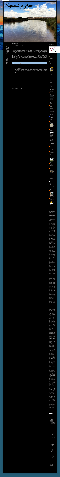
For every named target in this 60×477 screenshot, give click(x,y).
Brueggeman (50, 247)
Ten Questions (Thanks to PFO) (53, 445)
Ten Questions (19, 51)
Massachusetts (51, 332)
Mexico (50, 336)
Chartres (54, 253)
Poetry (54, 356)
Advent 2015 (52, 224)
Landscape (53, 320)
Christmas (53, 257)
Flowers (54, 278)
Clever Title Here (52, 147)
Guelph (53, 289)
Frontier (50, 282)
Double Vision (51, 270)
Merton (50, 335)
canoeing (53, 250)
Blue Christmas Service (52, 239)
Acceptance (50, 222)
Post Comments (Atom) (19, 88)
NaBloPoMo (53, 343)
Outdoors (53, 350)
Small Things (52, 373)
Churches (50, 261)
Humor (54, 301)
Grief (15, 63)
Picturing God (51, 62)
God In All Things (52, 89)
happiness (50, 293)
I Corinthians (52, 302)
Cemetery (50, 253)
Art (53, 230)
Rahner (54, 361)
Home (6, 44)
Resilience (50, 363)
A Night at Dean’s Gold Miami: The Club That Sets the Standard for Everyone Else (52, 113)
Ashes (54, 232)
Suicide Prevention (52, 382)
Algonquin (54, 228)
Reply (15, 72)
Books (50, 243)
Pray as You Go (53, 357)
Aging (51, 228)
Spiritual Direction (7, 58)
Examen (53, 273)
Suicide (50, 381)
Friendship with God (51, 281)
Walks (50, 400)
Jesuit (54, 314)
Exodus (50, 274)
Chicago (50, 255)
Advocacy (50, 226)
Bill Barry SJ (50, 237)
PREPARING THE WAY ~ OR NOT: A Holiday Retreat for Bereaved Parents (8, 65)
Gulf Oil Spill (50, 290)
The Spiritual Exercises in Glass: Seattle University (53, 437)
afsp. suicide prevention (52, 227)
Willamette (51, 403)
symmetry (50, 386)
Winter (54, 403)
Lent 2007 (50, 322)
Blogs (6, 45)
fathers (50, 277)
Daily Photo (53, 264)
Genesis (53, 283)
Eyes (53, 274)
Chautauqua (52, 254)
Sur (52, 383)
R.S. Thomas (50, 361)
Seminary (50, 368)
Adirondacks (50, 223)
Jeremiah (50, 314)
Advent (54, 223)
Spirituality (50, 377)
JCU (52, 313)
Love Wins (51, 326)
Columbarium (53, 263)
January (52, 463)
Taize (53, 386)
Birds (54, 237)
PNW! (51, 443)
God (54, 286)
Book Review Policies (7, 54)
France (53, 279)
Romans (52, 365)
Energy (53, 272)
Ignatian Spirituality (18, 63)
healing (50, 295)
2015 (51, 418)
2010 (51, 465)
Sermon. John (52, 370)
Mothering (50, 341)
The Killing (52, 390)
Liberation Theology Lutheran (51, 80)
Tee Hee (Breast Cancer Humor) (53, 450)
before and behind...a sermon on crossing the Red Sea (52, 149)
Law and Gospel (52, 199)
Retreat (54, 363)
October (52, 424)
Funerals (53, 282)
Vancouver (50, 397)
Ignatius (53, 307)
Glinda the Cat (51, 285)
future (50, 283)
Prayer (52, 358)
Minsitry (21, 63)
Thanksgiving (50, 388)
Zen (52, 407)
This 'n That (50, 392)
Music (52, 342)
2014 (51, 419)
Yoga (50, 407)
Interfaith (54, 309)
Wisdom (51, 405)
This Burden (53, 125)
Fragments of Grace (18, 6)
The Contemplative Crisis (52, 177)
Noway (53, 346)
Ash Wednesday (51, 231)
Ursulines (52, 396)
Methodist (53, 335)
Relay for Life (52, 362)
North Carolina (51, 345)
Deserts (50, 268)
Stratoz (51, 191)
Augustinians (50, 235)
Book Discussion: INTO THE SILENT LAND (7, 50)
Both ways (51, 103)
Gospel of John (52, 287)
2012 (51, 421)
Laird (50, 320)
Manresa (50, 328)
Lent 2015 (52, 324)
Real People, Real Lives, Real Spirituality (52, 183)
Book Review (52, 241)
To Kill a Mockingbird (51, 393)
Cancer (50, 250)
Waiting (50, 399)
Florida (51, 278)
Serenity (50, 369)
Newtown (53, 344)
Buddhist (54, 247)
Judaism (50, 318)
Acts (53, 222)
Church (52, 258)
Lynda (15, 68)
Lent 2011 (54, 322)
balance (54, 235)
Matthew (50, 333)
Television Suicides (52, 455)
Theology (53, 391)
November (52, 423)
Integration (50, 309)
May (51, 458)
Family (50, 276)
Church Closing (51, 260)
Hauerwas (53, 294)
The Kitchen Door (52, 169)
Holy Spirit (54, 297)
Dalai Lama (52, 265)
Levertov (50, 325)
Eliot (50, 272)
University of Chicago (52, 395)
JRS (53, 317)
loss (54, 325)
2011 (51, 464)
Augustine (52, 234)
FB (52, 277)
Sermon (54, 369)
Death (54, 266)
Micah (53, 336)
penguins (54, 353)
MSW (50, 342)
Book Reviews (51, 242)
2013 (50, 219)
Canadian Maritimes (51, 249)
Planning (52, 446)
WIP (54, 404)
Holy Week (51, 298)
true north (51, 106)
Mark (53, 329)
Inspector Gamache (51, 308)
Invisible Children (52, 439)
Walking (53, 399)
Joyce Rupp (50, 317)
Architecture (50, 230)
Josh (53, 316)
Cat (53, 251)
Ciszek (53, 261)
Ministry (7, 59)
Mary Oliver (51, 331)
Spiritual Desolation (51, 374)
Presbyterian (51, 359)
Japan (50, 313)
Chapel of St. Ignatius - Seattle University (52, 434)
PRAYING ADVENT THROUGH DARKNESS (7, 61)
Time (53, 392)
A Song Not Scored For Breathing (51, 131)
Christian (50, 257)
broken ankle (51, 246)
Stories (51, 379)
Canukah (50, 251)
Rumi (53, 366)
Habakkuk (54, 291)
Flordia (54, 277)
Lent (53, 321)
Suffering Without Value (53, 451)
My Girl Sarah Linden (52, 453)
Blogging (52, 238)
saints (53, 367)
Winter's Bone (51, 404)
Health (53, 295)
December (52, 422)
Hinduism (50, 297)
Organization (50, 349)
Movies (53, 341)
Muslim (50, 343)
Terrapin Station (52, 143)
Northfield (50, 346)
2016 (51, 417)
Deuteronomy (53, 268)
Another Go (53, 133)
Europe (50, 273)
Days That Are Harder (52, 431)
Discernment (52, 269)
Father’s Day (53, 171)
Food (50, 279)
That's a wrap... (51, 140)
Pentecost (51, 354)
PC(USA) (50, 353)
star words (53, 378)
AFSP (53, 226)
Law (51, 321)
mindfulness (50, 337)
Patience (50, 352)
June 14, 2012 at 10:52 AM (20, 68)
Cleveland (50, 262)
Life (52, 325)
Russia (50, 367)
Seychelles (50, 371)
